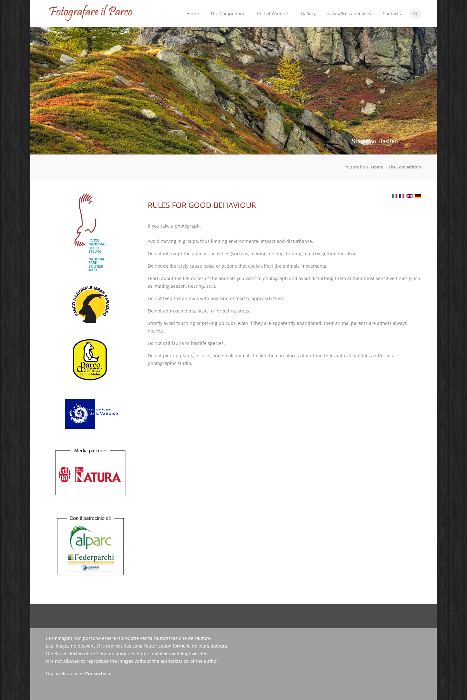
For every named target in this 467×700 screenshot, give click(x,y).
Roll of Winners (273, 13)
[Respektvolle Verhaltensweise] (418, 196)
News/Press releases (349, 13)
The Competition (225, 8)
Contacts (391, 13)
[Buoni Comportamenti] (394, 196)
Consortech (97, 673)
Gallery (308, 13)
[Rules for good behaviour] (409, 196)
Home (192, 13)
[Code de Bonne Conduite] (401, 196)
